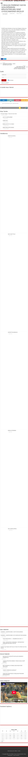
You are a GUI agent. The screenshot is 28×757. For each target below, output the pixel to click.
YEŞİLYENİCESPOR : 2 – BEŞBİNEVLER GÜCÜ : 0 (13, 638)
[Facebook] (13, 752)
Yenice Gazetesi (16, 755)
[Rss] (12, 752)
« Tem (2, 741)
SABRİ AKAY (5, 120)
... (19, 755)
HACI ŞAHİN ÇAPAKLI (12, 528)
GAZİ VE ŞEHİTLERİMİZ (7, 117)
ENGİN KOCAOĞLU (12, 135)
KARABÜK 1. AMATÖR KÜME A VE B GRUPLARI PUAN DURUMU (13, 635)
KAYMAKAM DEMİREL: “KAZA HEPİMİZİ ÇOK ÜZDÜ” (9, 63)
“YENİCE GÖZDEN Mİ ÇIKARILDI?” (9, 670)
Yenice (20, 13)
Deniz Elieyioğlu (5, 13)
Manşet (18, 13)
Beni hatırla (11, 80)
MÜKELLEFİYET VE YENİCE (8, 124)
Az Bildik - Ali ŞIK (17, 750)
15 (21, 735)
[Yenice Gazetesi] (14, 0)
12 (10, 735)
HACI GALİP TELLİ (11, 234)
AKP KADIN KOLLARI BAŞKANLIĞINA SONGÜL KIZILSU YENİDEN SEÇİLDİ (19, 67)
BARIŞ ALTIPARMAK (12, 430)
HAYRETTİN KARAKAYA (13, 332)
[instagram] (15, 752)
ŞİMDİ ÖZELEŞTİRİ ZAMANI (8, 127)
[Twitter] (14, 752)
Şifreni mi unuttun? (5, 82)
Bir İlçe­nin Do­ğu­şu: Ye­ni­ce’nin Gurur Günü (9, 113)
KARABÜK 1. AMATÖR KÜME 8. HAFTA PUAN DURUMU (12, 631)
